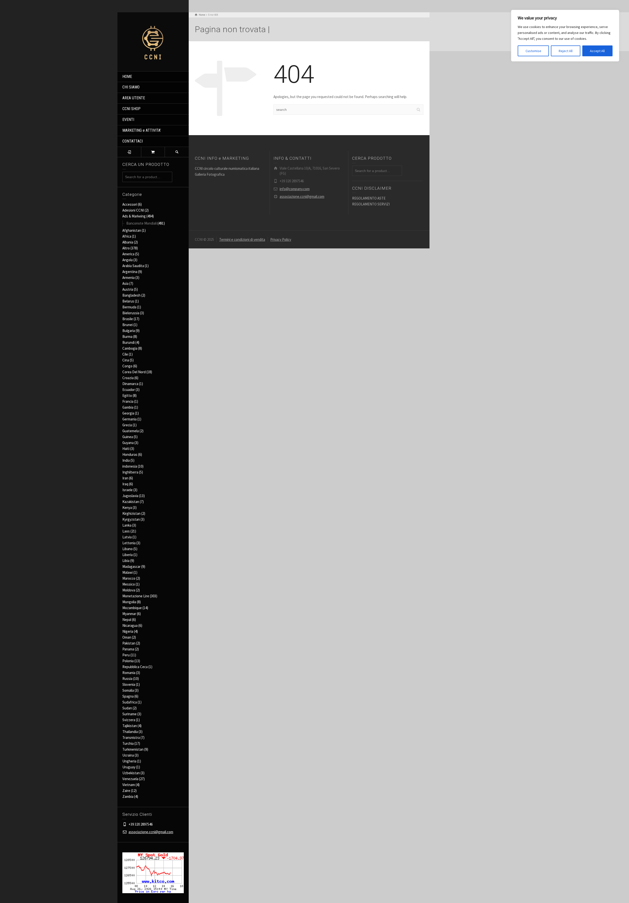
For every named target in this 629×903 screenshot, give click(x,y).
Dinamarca (130, 383)
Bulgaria (128, 330)
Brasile (127, 318)
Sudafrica (129, 702)
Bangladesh (131, 295)
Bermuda (129, 307)
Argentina (129, 271)
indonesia (129, 466)
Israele (127, 489)
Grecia (127, 425)
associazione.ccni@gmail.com (151, 832)
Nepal (126, 619)
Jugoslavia (130, 495)
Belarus (128, 301)
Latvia (127, 537)
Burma (127, 336)
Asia (125, 283)
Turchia (128, 743)
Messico (128, 584)
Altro (126, 248)
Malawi (127, 572)
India (126, 460)
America (128, 254)
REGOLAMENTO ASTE (369, 198)
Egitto (127, 395)
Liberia (127, 554)
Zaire (126, 790)
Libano (127, 548)
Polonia (128, 661)
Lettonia (129, 543)
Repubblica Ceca (135, 666)
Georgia (128, 413)
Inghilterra (130, 472)
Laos (126, 531)
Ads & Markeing (134, 216)
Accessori (129, 204)
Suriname (129, 714)
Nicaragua (130, 625)
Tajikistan (129, 725)
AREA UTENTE (133, 98)
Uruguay (128, 767)
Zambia (127, 796)
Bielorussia (130, 313)
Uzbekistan (131, 773)
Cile (125, 354)
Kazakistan (130, 501)
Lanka (126, 525)
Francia (127, 401)
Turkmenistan (132, 749)
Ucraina (128, 755)
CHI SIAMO (131, 87)
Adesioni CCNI (133, 210)
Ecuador (128, 389)
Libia (125, 560)
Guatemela (130, 431)
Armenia (128, 277)
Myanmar (129, 613)
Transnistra (131, 737)
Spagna (128, 696)
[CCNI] (153, 41)
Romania (128, 672)
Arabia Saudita (133, 265)
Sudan (127, 708)
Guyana (128, 442)
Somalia (128, 690)
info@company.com (295, 188)
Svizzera (128, 719)
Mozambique (132, 607)
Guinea (127, 436)
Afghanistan (131, 230)
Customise (533, 51)
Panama (128, 649)
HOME (127, 76)
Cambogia (129, 348)
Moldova (128, 590)
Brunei (127, 324)
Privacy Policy (280, 239)
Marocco (128, 578)
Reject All (565, 51)
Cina (125, 360)
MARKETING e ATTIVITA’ (141, 130)
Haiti (125, 448)
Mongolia (129, 602)
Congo (127, 366)
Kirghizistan (131, 513)
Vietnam (128, 784)
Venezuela (130, 778)
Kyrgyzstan (131, 519)
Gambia (127, 407)
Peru (126, 655)
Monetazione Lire (135, 596)
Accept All (597, 51)
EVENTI (128, 119)
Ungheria (129, 761)
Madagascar (131, 566)
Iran (125, 478)
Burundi (128, 342)
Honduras (129, 454)
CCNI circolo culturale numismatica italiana (227, 168)
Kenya (127, 507)
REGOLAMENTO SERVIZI (371, 204)
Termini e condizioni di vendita (242, 239)
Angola (127, 260)
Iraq (125, 484)
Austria (127, 289)
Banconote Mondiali (141, 223)
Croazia (128, 377)
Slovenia (128, 684)
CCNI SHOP (131, 108)
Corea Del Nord (134, 372)
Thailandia (130, 731)
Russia (127, 678)
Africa (126, 236)
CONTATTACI (132, 141)
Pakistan (128, 643)
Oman (126, 637)
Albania (127, 242)
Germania (129, 419)
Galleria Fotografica (210, 174)
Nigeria (127, 631)
